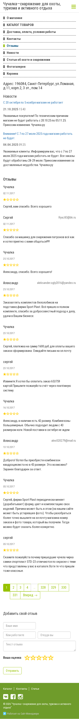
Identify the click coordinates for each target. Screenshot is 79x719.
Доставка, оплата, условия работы (31, 32)
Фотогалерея (16, 67)
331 (15, 595)
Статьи (35, 688)
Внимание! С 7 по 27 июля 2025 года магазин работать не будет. (37, 136)
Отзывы (12, 46)
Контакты (14, 39)
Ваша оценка (12, 658)
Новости (13, 53)
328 (43, 587)
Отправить (12, 670)
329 (53, 587)
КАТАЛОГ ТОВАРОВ (20, 25)
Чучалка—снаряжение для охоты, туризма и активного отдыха (32, 6)
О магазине (14, 18)
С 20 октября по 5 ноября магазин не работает (33, 102)
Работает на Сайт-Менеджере (23, 713)
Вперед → (30, 595)
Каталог (7, 688)
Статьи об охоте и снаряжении (28, 60)
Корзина (12, 74)
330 (63, 587)
